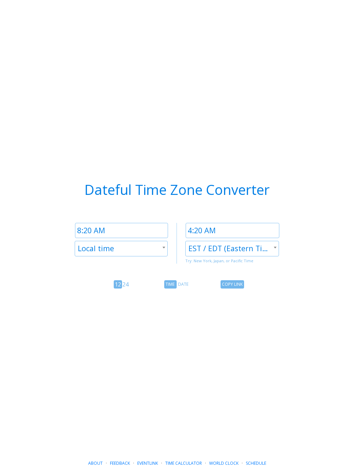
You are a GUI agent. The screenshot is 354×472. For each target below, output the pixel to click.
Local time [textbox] (96, 248)
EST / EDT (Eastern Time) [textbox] (232, 248)
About (95, 463)
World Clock (224, 463)
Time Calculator (183, 463)
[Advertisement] (177, 363)
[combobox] (121, 248)
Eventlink (147, 463)
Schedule (256, 463)
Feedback (120, 463)
